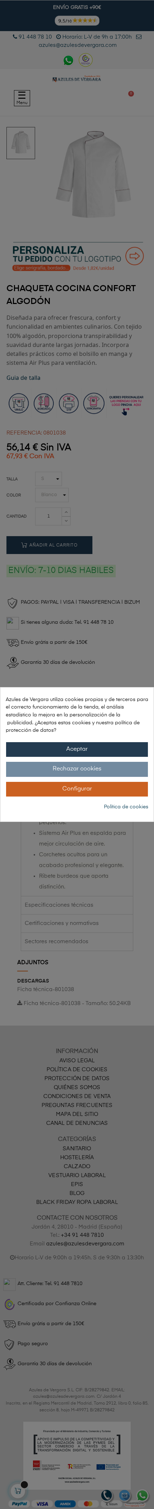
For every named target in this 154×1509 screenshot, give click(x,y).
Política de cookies (126, 806)
